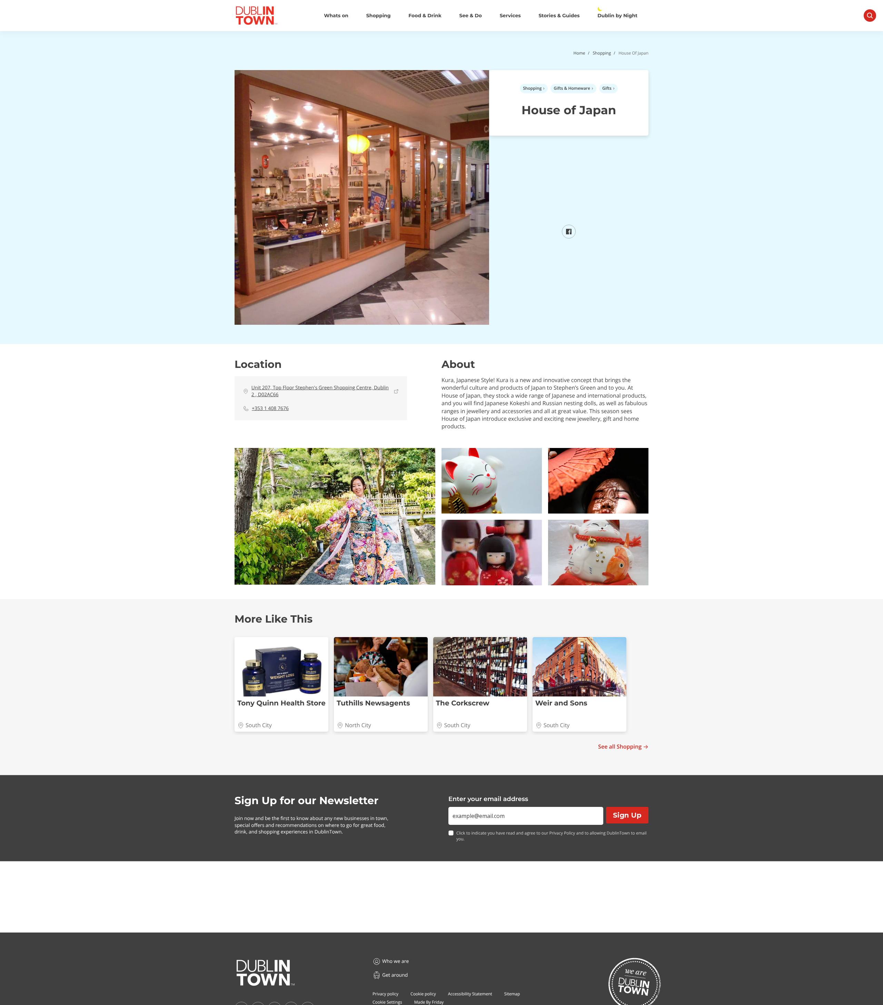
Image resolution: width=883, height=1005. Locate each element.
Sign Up (627, 815)
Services (510, 16)
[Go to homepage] (266, 973)
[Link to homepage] (256, 16)
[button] (335, 516)
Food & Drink (425, 16)
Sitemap (512, 994)
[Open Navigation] (870, 15)
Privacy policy (385, 994)
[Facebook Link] (569, 236)
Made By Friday (429, 1002)
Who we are (395, 961)
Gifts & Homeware (572, 88)
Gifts (607, 88)
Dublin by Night (617, 16)
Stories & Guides (558, 16)
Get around (395, 975)
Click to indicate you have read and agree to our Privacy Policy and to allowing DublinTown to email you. (551, 836)
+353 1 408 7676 (270, 408)
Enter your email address (488, 799)
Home (579, 53)
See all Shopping (620, 746)
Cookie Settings (387, 1002)
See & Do (470, 16)
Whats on (336, 16)
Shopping (378, 16)
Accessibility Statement (470, 994)
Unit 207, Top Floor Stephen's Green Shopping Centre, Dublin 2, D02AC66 (320, 391)
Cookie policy (423, 994)
